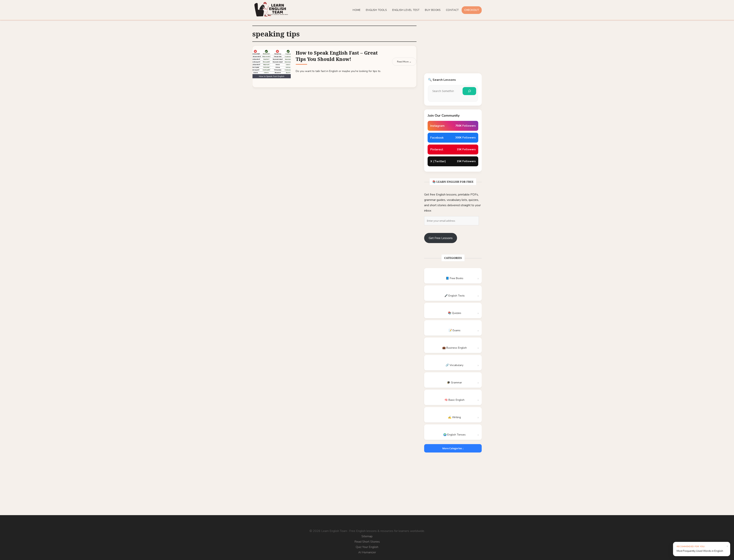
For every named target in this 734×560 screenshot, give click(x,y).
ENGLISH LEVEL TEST (406, 10)
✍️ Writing (454, 417)
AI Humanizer (367, 552)
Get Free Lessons (441, 238)
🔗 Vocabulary (454, 365)
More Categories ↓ (453, 448)
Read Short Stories (367, 542)
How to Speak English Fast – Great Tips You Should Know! (337, 55)
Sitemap (367, 536)
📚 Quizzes (454, 313)
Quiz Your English (367, 547)
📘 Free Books (454, 278)
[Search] (469, 91)
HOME (357, 10)
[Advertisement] (453, 49)
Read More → (404, 61)
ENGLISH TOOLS (376, 10)
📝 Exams (454, 330)
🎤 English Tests (454, 295)
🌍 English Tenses (454, 434)
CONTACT (452, 10)
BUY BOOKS (433, 10)
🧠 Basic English (454, 400)
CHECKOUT (471, 10)
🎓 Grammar (454, 382)
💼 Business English (454, 348)
